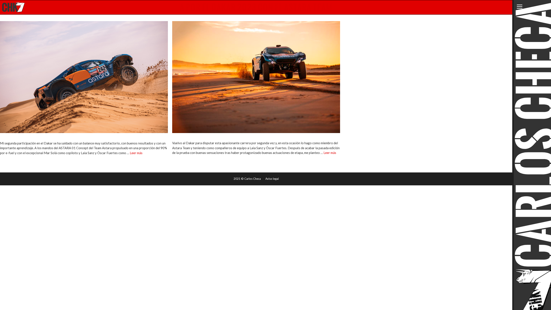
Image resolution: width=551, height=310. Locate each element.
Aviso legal (272, 178)
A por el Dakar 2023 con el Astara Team (256, 7)
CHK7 (13, 7)
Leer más (136, 153)
